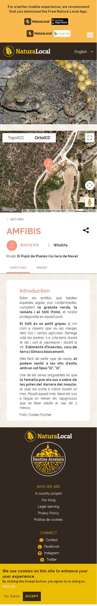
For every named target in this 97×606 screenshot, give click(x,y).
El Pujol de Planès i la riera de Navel (47, 256)
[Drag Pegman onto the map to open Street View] (89, 202)
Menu (89, 34)
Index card (18, 267)
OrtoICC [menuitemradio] (42, 137)
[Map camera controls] (89, 185)
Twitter (52, 559)
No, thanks (12, 596)
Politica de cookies (48, 519)
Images (42, 267)
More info (8, 586)
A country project (48, 493)
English (80, 52)
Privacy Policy (48, 513)
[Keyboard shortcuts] (24, 211)
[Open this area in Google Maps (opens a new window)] (9, 209)
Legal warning (48, 506)
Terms (92, 210)
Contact (52, 540)
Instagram (51, 553)
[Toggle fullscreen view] (89, 137)
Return (16, 219)
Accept (32, 596)
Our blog (48, 500)
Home (26, 51)
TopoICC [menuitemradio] (16, 137)
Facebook (51, 546)
